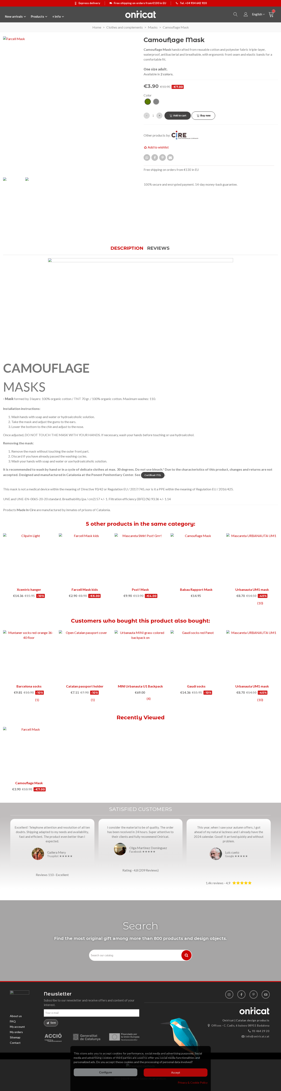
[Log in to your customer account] (246, 14)
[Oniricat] (140, 14)
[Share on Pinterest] (162, 157)
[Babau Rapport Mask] (196, 559)
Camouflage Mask (29, 783)
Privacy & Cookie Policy (193, 1082)
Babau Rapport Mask (196, 589)
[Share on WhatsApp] (147, 157)
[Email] (170, 157)
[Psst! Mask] (140, 559)
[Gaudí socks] (196, 656)
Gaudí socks (196, 686)
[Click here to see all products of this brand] (187, 135)
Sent (53, 1022)
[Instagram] (229, 994)
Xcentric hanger (29, 589)
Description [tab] (126, 248)
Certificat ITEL (152, 475)
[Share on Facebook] (154, 157)
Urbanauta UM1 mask (252, 589)
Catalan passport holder (84, 686)
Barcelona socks (29, 686)
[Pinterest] (254, 994)
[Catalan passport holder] (84, 656)
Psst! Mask (140, 589)
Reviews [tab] (158, 248)
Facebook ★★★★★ (142, 851)
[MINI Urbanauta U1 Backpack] (140, 656)
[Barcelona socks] (29, 656)
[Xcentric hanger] (29, 559)
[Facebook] (241, 994)
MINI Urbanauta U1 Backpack (140, 686)
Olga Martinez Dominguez (148, 848)
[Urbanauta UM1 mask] (252, 559)
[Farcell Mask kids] (84, 559)
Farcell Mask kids (85, 589)
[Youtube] (266, 994)
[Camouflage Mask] (29, 752)
